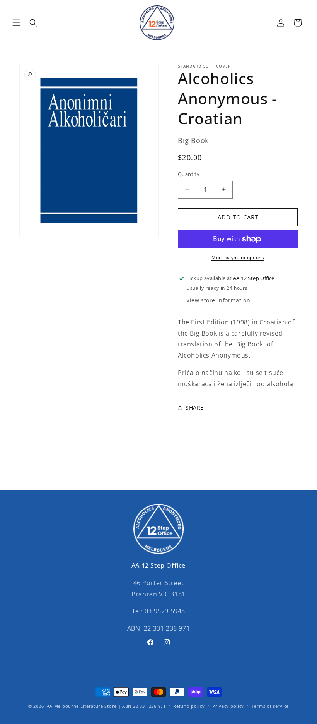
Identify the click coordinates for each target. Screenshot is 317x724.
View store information (218, 300)
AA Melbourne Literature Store (82, 706)
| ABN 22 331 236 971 (142, 706)
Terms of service (270, 706)
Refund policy (189, 706)
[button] (16, 22)
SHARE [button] (195, 407)
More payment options (237, 257)
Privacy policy (228, 706)
